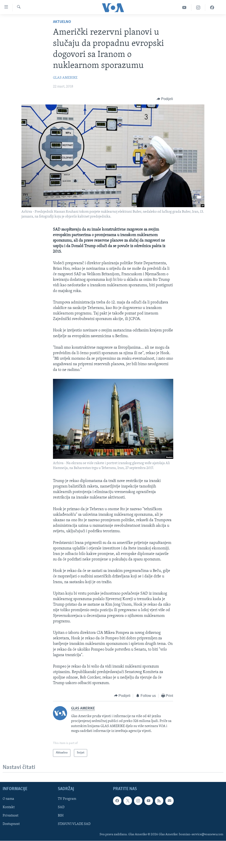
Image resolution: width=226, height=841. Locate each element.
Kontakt (9, 807)
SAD (61, 807)
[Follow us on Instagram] (138, 800)
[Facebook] (212, 7)
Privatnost (10, 815)
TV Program (67, 799)
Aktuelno (62, 22)
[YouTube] (184, 7)
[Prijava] (169, 800)
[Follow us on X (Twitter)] (127, 800)
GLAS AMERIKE (65, 78)
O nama (8, 799)
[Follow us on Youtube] (148, 800)
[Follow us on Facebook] (117, 800)
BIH (61, 815)
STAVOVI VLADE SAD (74, 824)
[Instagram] (198, 7)
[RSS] (159, 800)
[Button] (165, 99)
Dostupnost (11, 824)
